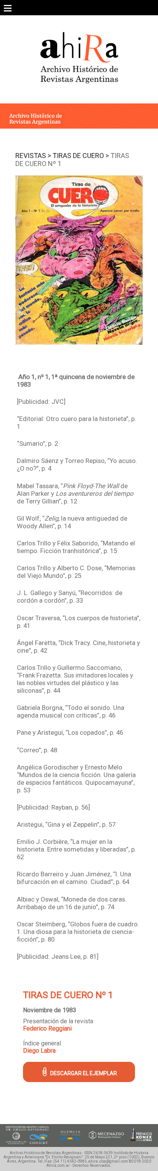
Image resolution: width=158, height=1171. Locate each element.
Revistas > (33, 156)
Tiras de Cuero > (81, 156)
